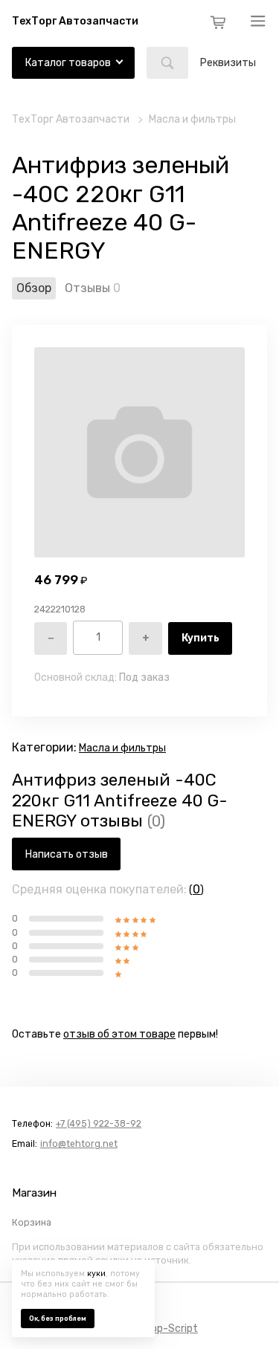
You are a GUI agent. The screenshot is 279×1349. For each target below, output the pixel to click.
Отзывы (87, 288)
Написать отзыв (66, 854)
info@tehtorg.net (79, 1144)
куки (96, 1273)
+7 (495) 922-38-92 (98, 1124)
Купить (200, 638)
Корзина (31, 1222)
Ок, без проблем (57, 1318)
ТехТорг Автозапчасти (70, 119)
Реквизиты (228, 62)
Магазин (34, 1193)
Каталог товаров (68, 62)
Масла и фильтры (192, 119)
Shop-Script (168, 1328)
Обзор (33, 288)
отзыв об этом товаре (119, 1034)
